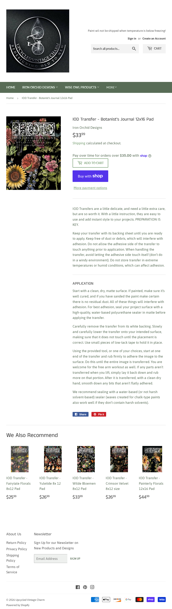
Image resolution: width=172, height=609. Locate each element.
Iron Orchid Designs (39, 87)
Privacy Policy (16, 549)
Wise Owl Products (81, 87)
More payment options (90, 188)
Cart (157, 48)
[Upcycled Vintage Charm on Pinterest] (85, 587)
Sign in (132, 38)
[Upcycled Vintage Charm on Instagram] (92, 587)
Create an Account (154, 38)
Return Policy (16, 543)
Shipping (79, 143)
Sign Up (75, 558)
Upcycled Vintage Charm (30, 599)
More (110, 87)
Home (10, 87)
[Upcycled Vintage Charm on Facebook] (78, 587)
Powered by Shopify (17, 605)
